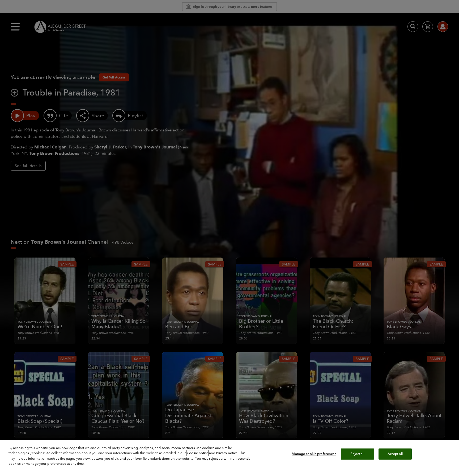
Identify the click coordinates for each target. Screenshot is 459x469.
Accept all (395, 453)
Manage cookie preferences (314, 453)
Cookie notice (197, 453)
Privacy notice (226, 453)
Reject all (357, 453)
